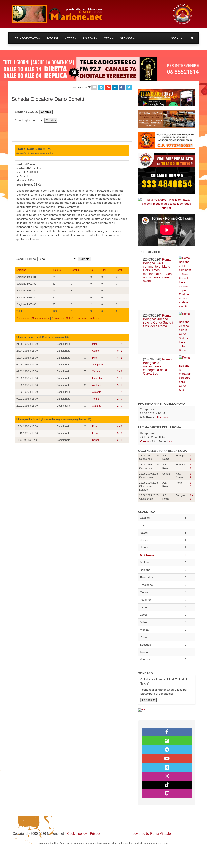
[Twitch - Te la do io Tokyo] (167, 793)
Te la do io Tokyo (26, 38)
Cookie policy (77, 833)
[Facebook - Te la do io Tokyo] (167, 732)
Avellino (96, 385)
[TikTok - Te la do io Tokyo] (167, 785)
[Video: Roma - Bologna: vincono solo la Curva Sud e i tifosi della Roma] (185, 332)
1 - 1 (119, 378)
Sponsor (126, 38)
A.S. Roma (89, 38)
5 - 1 (119, 385)
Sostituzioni (57, 318)
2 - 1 (119, 440)
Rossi (119, 270)
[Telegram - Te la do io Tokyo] (167, 749)
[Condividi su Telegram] (101, 87)
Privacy (95, 833)
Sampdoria (98, 364)
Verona (96, 371)
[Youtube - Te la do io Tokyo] (167, 758)
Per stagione (23, 318)
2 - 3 (119, 371)
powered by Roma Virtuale (152, 833)
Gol (92, 270)
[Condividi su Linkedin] (115, 87)
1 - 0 (119, 364)
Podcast (52, 38)
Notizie (70, 38)
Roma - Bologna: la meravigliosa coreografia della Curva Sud (157, 366)
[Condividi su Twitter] (129, 87)
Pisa (94, 357)
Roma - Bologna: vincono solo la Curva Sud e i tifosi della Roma (158, 321)
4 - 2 (119, 357)
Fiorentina (97, 378)
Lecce (95, 433)
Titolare (57, 270)
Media (108, 38)
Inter (94, 344)
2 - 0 (119, 405)
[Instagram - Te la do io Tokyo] (167, 776)
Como (95, 350)
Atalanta (96, 392)
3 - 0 (119, 433)
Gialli (104, 270)
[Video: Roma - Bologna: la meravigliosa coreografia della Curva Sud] (185, 373)
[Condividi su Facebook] (122, 87)
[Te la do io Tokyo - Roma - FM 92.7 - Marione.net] (88, 14)
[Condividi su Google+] (108, 87)
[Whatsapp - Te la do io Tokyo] (167, 740)
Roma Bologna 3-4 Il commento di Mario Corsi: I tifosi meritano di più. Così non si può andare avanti (157, 270)
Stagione (21, 270)
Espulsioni (93, 318)
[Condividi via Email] (94, 87)
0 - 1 (119, 350)
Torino (95, 398)
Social (176, 38)
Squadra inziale (41, 318)
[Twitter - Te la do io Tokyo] (167, 767)
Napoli (95, 440)
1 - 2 (119, 344)
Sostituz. (75, 270)
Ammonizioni (78, 318)
